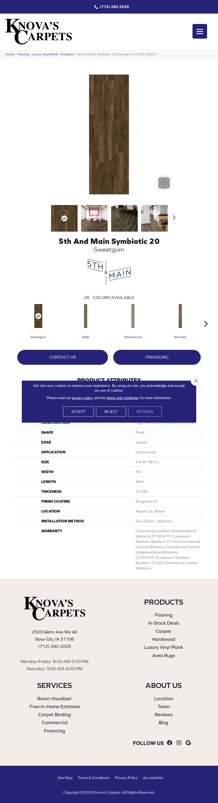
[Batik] (85, 316)
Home (9, 54)
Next (172, 215)
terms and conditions (123, 398)
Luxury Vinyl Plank (45, 54)
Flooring (23, 54)
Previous (45, 215)
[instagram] (179, 743)
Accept (78, 411)
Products (67, 54)
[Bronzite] (180, 316)
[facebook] (169, 743)
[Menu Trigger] (199, 31)
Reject (111, 411)
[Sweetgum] (38, 316)
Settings (144, 411)
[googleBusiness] (188, 743)
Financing (157, 357)
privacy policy (82, 398)
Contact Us (62, 357)
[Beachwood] (133, 316)
